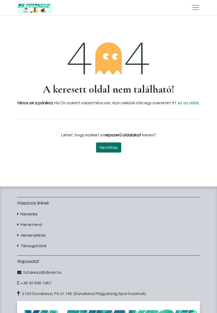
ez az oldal (188, 103)
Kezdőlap (109, 147)
